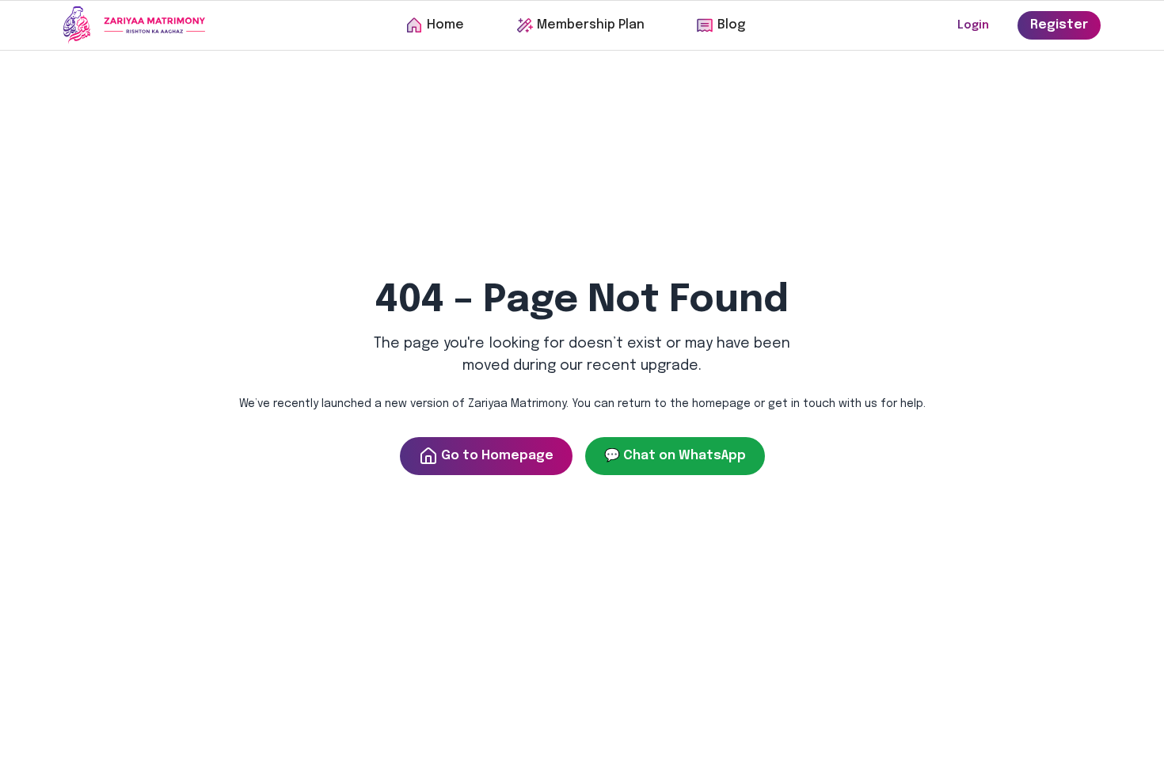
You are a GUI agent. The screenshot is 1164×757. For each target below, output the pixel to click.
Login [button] (973, 25)
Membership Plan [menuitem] (591, 25)
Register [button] (1059, 25)
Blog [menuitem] (731, 25)
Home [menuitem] (445, 25)
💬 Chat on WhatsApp (675, 455)
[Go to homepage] (134, 25)
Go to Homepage (497, 455)
